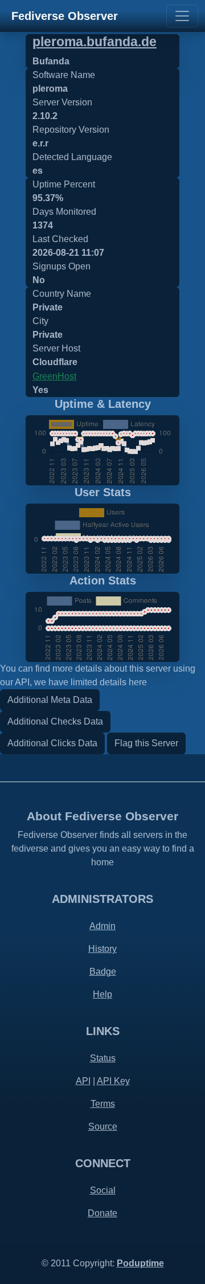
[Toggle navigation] (182, 16)
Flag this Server (146, 743)
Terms (103, 1104)
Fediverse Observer (64, 16)
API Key (113, 1081)
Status (103, 1058)
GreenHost (54, 376)
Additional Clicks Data (52, 743)
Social (103, 1190)
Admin (102, 926)
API (83, 1081)
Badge (102, 971)
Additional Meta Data (49, 700)
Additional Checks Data (55, 721)
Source (102, 1126)
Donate (102, 1213)
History (102, 949)
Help (102, 994)
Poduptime (140, 1263)
